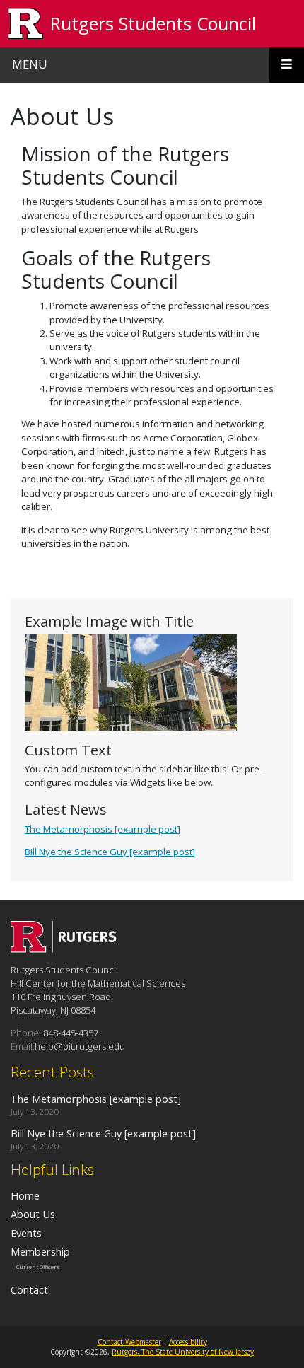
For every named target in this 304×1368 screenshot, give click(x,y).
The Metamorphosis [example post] (102, 829)
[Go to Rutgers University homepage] (25, 23)
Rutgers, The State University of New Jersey (183, 1352)
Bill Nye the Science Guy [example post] (110, 851)
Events (26, 1233)
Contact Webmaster (129, 1342)
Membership (40, 1251)
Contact (29, 1289)
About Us (33, 1214)
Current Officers (38, 1266)
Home (25, 1195)
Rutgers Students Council (153, 23)
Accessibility (188, 1342)
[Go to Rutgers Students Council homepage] (64, 948)
